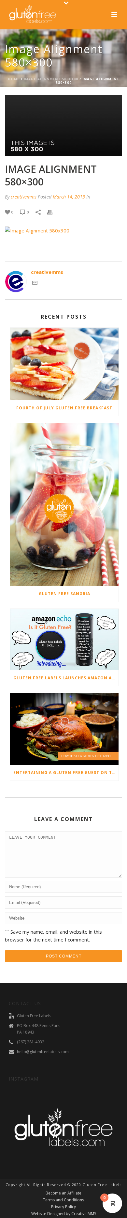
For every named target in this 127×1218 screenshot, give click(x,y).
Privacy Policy (63, 1207)
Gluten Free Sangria (64, 593)
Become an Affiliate (63, 1193)
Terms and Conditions (63, 1200)
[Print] (53, 212)
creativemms (23, 197)
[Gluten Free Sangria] (64, 504)
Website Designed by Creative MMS (63, 1213)
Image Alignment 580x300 (51, 79)
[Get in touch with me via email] (34, 283)
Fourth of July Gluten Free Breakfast (64, 408)
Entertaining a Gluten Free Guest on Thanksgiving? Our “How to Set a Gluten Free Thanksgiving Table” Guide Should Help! (66, 772)
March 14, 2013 (69, 197)
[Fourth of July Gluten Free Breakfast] (64, 364)
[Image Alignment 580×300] (63, 125)
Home (14, 79)
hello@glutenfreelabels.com (43, 1051)
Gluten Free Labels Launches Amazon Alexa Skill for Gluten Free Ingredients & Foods (66, 678)
